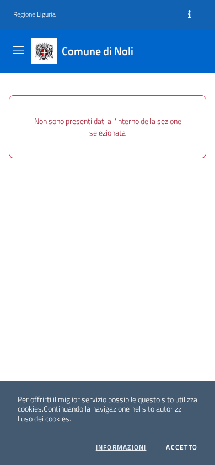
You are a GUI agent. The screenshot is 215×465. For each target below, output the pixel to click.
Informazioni (121, 447)
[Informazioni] (189, 15)
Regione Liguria (34, 14)
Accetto (181, 447)
